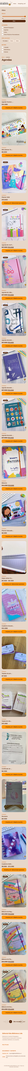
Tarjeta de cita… (7, 721)
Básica (11, 40)
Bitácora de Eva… (7, 1007)
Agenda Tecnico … (7, 102)
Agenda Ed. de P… (7, 245)
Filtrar (14, 21)
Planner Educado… (8, 530)
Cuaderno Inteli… (7, 864)
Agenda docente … (7, 340)
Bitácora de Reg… (7, 911)
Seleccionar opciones (14, 203)
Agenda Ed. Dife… (7, 292)
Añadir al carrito (14, 108)
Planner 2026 (6, 197)
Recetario (5, 816)
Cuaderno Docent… (8, 626)
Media (17, 40)
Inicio (3, 57)
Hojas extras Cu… (7, 578)
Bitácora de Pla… (7, 959)
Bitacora (4, 483)
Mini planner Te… (7, 149)
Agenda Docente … (8, 435)
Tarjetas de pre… (7, 673)
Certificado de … (7, 768)
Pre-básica (5, 40)
